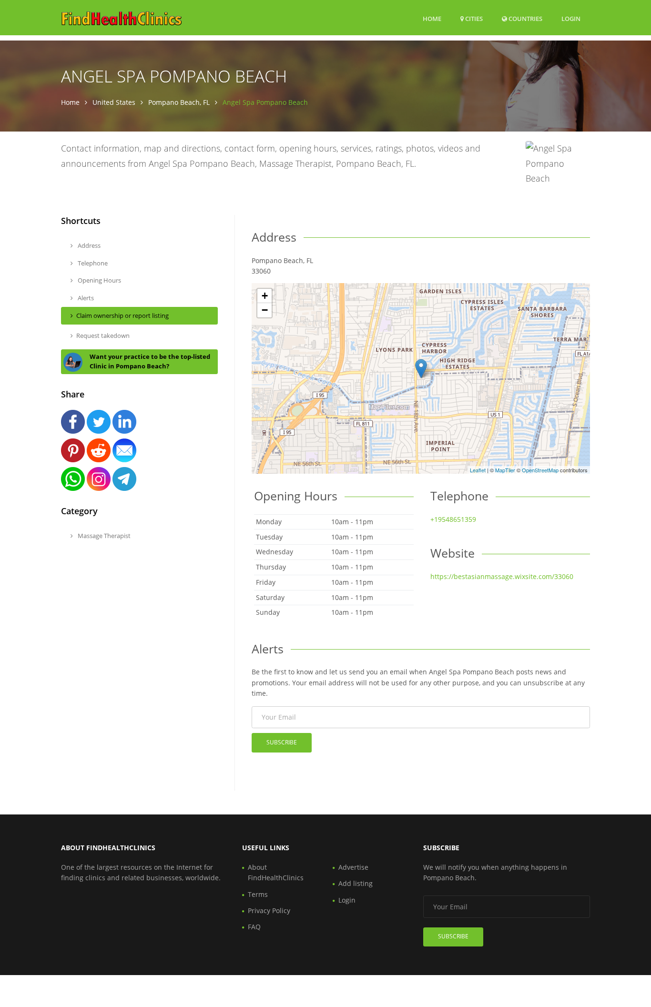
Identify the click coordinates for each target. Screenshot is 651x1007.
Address (88, 245)
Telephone (92, 263)
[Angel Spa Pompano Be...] (421, 368)
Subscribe (281, 742)
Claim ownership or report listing (122, 315)
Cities (473, 18)
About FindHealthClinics (276, 872)
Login (570, 18)
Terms (258, 894)
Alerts (85, 298)
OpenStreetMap (540, 470)
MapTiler (505, 470)
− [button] (265, 310)
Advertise (353, 867)
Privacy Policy (269, 910)
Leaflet (478, 470)
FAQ (254, 926)
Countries (524, 18)
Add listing (355, 883)
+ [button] (265, 296)
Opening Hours (98, 280)
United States (113, 102)
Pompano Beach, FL (179, 102)
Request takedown (103, 335)
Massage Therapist (103, 535)
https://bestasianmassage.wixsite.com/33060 (501, 576)
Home (432, 18)
